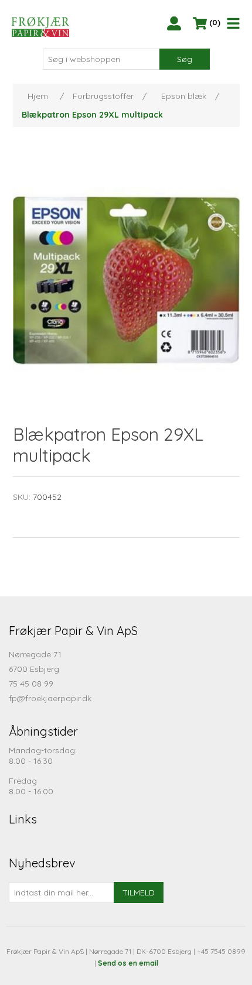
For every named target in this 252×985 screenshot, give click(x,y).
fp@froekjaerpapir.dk (50, 698)
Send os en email (128, 963)
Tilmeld (138, 892)
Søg (184, 59)
